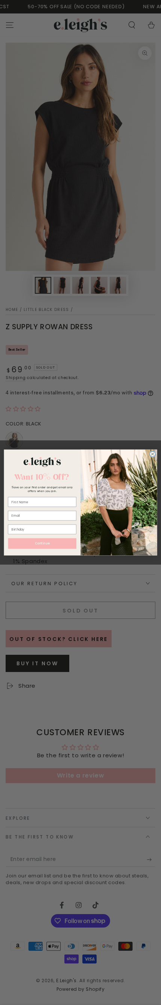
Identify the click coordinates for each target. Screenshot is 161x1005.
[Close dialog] (153, 454)
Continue (42, 543)
